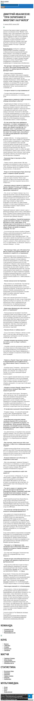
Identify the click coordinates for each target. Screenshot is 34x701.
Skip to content (5, 1)
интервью (25, 612)
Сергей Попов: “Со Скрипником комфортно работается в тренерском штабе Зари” (14, 618)
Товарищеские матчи (9, 661)
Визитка (6, 644)
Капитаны (6, 677)
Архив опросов (8, 692)
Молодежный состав (9, 632)
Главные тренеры (8, 676)
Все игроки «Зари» (9, 671)
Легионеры (7, 673)
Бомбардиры (7, 679)
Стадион (6, 647)
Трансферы (7, 650)
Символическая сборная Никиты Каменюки (15, 615)
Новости (11, 612)
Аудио (6, 687)
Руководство (7, 648)
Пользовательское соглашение (14, 696)
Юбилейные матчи (9, 663)
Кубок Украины (8, 660)
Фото (5, 690)
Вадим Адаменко (8, 49)
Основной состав (8, 629)
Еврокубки (7, 674)
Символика (7, 645)
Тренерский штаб (8, 631)
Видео (6, 689)
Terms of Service (10, 699)
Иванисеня (19, 612)
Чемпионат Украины (9, 658)
